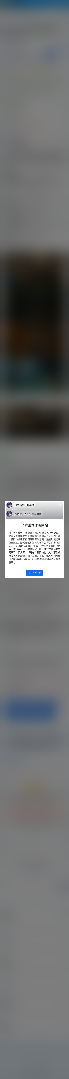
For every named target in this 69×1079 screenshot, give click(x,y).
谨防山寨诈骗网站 (34, 525)
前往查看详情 (34, 573)
